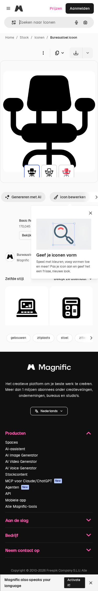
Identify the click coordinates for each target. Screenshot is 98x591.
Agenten (16, 487)
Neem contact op (22, 550)
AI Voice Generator (21, 468)
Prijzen (56, 8)
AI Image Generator (21, 455)
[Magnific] (49, 368)
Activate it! (73, 582)
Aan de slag (16, 520)
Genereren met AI (26, 197)
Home (9, 37)
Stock (24, 37)
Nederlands (49, 411)
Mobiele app (15, 500)
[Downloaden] (76, 53)
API (8, 493)
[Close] (91, 583)
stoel (64, 338)
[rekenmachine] (71, 307)
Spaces (11, 442)
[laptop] (26, 307)
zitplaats (43, 338)
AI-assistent (15, 449)
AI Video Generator (21, 461)
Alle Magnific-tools (21, 506)
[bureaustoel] (32, 172)
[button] (49, 411)
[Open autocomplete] (11, 22)
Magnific (23, 260)
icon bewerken (73, 197)
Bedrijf (11, 535)
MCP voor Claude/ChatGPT (33, 481)
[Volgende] (91, 338)
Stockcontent (16, 474)
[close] (90, 213)
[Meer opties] (43, 53)
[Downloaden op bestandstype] (60, 53)
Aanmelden (80, 8)
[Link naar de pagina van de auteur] (10, 257)
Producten (15, 433)
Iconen (39, 37)
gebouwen (18, 338)
